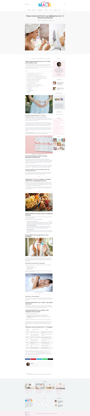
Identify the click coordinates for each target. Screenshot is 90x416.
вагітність (27, 356)
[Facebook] (56, 114)
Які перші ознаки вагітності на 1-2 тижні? (33, 74)
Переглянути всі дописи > (34, 365)
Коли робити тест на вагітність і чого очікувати (33, 80)
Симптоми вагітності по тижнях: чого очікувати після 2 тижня (35, 85)
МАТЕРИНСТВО (30, 89)
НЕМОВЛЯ (29, 91)
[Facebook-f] (62, 412)
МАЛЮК (60, 386)
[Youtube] (61, 114)
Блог (28, 58)
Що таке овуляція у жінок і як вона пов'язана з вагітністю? (34, 75)
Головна (26, 58)
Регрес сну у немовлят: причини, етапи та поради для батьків (60, 88)
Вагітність (30, 58)
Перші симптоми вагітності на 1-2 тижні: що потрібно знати (34, 73)
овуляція (36, 356)
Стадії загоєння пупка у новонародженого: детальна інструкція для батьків (60, 402)
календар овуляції (32, 356)
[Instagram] (28, 4)
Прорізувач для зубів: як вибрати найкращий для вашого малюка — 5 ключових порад (60, 83)
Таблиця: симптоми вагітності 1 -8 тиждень (32, 86)
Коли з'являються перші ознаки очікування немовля (34, 79)
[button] (64, 4)
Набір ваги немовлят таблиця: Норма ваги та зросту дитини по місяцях (60, 406)
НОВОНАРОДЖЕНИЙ (30, 90)
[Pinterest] (60, 114)
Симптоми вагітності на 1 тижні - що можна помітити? (34, 84)
